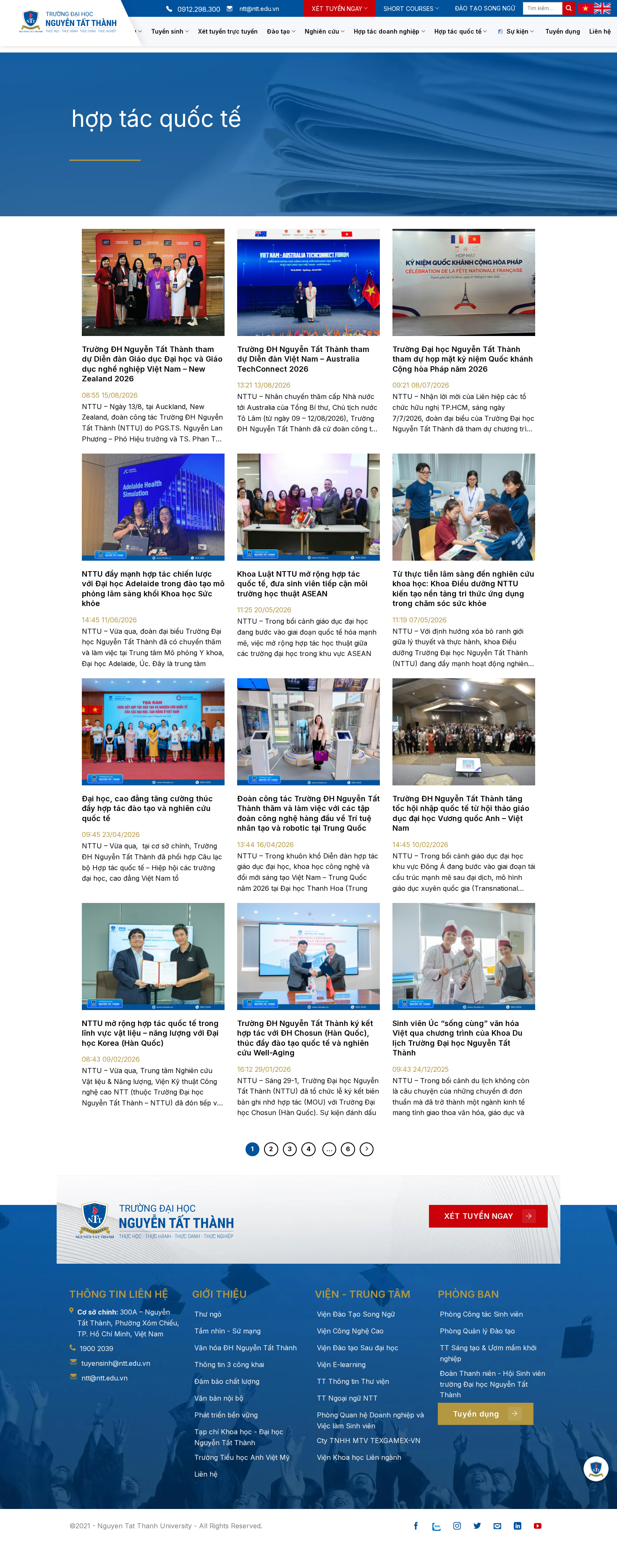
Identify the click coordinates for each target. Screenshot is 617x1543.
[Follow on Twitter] (477, 1526)
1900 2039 (96, 1348)
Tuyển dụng (562, 31)
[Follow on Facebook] (416, 1526)
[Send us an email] (497, 1526)
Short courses (409, 8)
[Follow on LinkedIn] (517, 1526)
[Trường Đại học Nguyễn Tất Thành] (67, 21)
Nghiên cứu (322, 31)
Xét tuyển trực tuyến (228, 31)
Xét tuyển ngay (337, 8)
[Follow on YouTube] (537, 1526)
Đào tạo (278, 31)
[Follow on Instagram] (457, 1526)
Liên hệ (600, 31)
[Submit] (568, 8)
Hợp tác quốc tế (457, 31)
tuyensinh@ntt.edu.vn (115, 1363)
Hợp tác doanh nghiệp (386, 31)
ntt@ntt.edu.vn (104, 1378)
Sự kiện (517, 31)
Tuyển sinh (167, 31)
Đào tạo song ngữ (485, 8)
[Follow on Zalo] (436, 1526)
